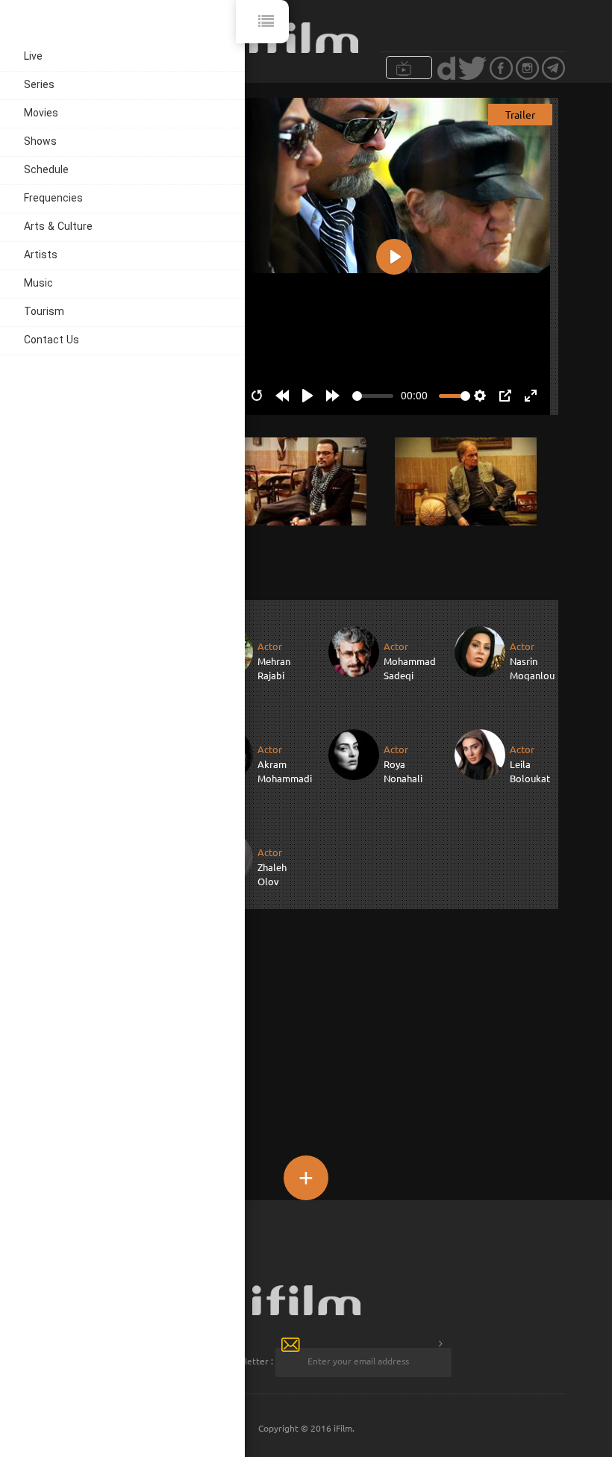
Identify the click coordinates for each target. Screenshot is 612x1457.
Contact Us (51, 341)
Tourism (44, 312)
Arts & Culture (58, 227)
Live (33, 57)
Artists (40, 256)
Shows (40, 142)
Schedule (46, 170)
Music (38, 284)
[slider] (372, 396)
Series (39, 85)
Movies (41, 114)
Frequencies (53, 199)
